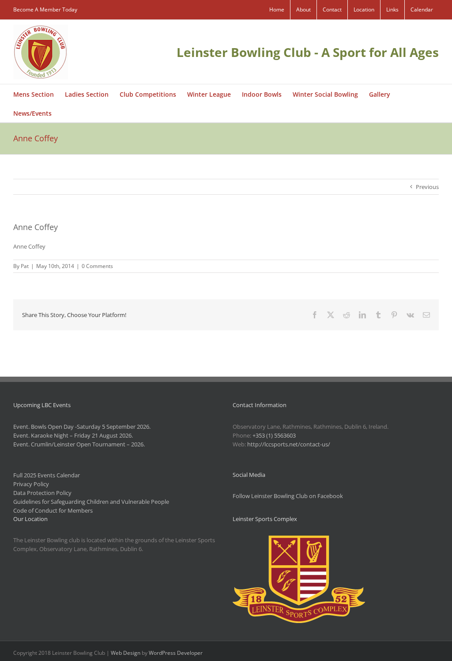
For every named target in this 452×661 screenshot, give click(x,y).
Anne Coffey (29, 246)
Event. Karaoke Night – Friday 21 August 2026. (73, 435)
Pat (25, 266)
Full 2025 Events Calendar (46, 475)
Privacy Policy (31, 484)
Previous (427, 187)
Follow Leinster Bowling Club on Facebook (288, 496)
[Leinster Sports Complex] (299, 540)
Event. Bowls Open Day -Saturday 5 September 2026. (82, 427)
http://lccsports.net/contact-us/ (288, 444)
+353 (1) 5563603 (274, 435)
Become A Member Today (45, 9)
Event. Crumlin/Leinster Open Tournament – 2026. (79, 444)
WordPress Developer (176, 653)
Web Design (125, 653)
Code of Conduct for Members (53, 510)
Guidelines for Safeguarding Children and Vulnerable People (91, 502)
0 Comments (97, 266)
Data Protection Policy (42, 493)
